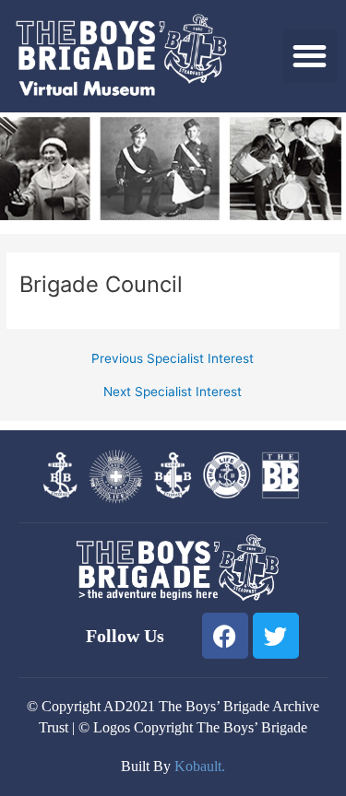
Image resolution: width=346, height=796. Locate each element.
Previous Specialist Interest (172, 359)
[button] (310, 56)
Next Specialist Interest (172, 392)
